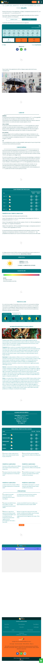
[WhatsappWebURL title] (21, 49)
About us (31, 643)
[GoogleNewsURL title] (25, 49)
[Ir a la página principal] (5, 2)
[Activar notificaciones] (36, 660)
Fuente (36, 45)
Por (4, 45)
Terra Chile (6, 624)
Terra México (36, 624)
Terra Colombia (21, 624)
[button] (41, 2)
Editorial (24, 634)
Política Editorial (26, 643)
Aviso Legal (12, 643)
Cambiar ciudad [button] (13, 19)
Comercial (18, 634)
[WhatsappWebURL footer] (21, 653)
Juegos (13, 630)
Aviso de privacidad (18, 643)
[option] (8, 40)
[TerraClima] (39, 2)
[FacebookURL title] (17, 49)
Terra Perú (6, 627)
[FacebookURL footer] (17, 653)
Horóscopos (36, 627)
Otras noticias (30, 630)
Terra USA (21, 627)
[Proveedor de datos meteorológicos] (21, 659)
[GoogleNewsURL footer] (25, 653)
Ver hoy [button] (29, 19)
